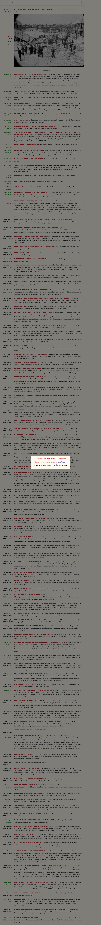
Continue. (62, 461)
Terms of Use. (62, 464)
